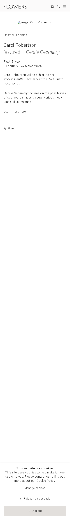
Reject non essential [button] (37, 499)
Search (58, 6)
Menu (64, 6)
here (23, 112)
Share (11, 128)
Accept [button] (37, 511)
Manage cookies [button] (35, 488)
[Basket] (53, 7)
